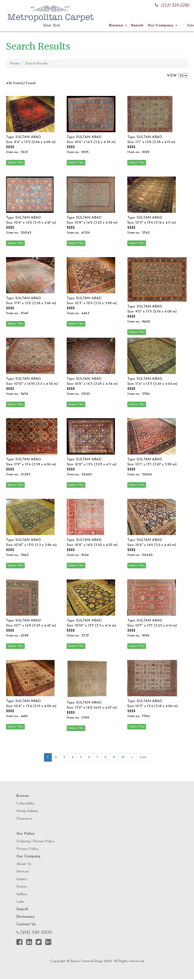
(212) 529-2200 (175, 5)
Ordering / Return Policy (35, 841)
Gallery (21, 894)
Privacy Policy (27, 849)
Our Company (161, 25)
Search (137, 25)
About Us (23, 864)
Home (14, 63)
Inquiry (21, 879)
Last (143, 757)
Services (22, 871)
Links (20, 902)
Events (21, 887)
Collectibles (25, 804)
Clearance (24, 819)
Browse (116, 25)
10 (123, 757)
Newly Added (27, 811)
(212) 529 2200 (36, 932)
